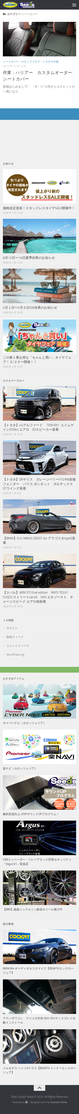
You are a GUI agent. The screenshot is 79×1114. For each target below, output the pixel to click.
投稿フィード (15, 637)
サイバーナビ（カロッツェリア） (24, 723)
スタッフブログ (30, 61)
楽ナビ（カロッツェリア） (20, 768)
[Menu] (74, 5)
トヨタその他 (50, 61)
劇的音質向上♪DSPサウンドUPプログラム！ (31, 814)
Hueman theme (58, 1102)
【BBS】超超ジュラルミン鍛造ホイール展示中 (33, 909)
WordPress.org (15, 654)
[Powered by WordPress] (26, 1102)
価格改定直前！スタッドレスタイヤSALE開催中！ (39, 208)
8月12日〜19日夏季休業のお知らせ (29, 258)
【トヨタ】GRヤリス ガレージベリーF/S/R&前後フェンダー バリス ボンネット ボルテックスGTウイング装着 (39, 483)
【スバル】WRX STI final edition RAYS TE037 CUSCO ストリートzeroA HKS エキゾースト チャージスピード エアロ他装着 (38, 597)
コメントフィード (17, 646)
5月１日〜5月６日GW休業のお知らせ (30, 307)
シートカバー (11, 61)
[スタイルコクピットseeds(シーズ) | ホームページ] (24, 5)
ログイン (12, 628)
